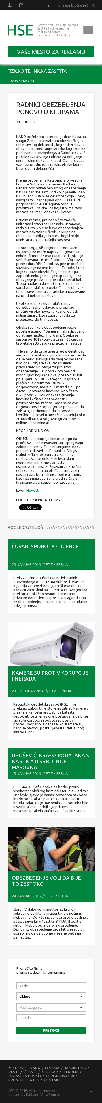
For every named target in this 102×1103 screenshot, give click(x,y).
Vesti (13, 1072)
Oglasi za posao (24, 1076)
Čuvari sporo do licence (45, 546)
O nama (52, 1068)
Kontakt (52, 1080)
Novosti (32, 490)
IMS (29, 1094)
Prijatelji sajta (23, 1080)
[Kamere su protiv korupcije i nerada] (51, 644)
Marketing (75, 1068)
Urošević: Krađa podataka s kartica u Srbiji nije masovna (50, 761)
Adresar (49, 1072)
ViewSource (50, 1094)
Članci (30, 1072)
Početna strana (24, 1068)
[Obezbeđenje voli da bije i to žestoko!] (51, 849)
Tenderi (70, 1072)
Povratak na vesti (21, 80)
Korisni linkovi (60, 1076)
